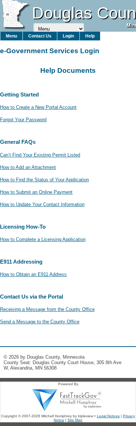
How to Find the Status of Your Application (44, 179)
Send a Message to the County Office (39, 321)
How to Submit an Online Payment (36, 192)
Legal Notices (108, 416)
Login (68, 36)
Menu (11, 36)
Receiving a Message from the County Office (47, 309)
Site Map (74, 420)
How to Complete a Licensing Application (43, 239)
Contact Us (39, 36)
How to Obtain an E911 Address (33, 274)
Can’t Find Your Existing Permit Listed (40, 155)
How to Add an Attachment (28, 167)
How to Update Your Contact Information (42, 204)
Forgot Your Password (23, 119)
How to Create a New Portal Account (38, 107)
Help (90, 36)
